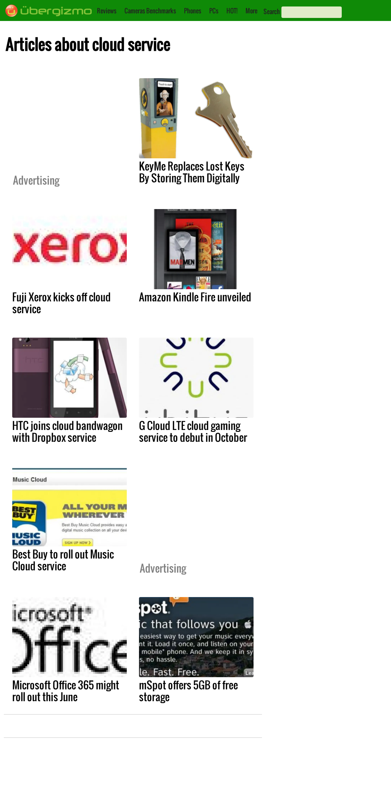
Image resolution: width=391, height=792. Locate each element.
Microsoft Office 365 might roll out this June (65, 690)
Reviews (106, 10)
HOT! (232, 10)
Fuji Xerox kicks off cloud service (61, 302)
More (251, 10)
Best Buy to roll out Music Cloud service (63, 559)
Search (271, 11)
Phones (192, 10)
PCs (213, 10)
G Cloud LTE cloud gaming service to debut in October (193, 431)
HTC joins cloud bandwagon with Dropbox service (67, 431)
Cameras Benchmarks (150, 10)
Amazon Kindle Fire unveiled (195, 296)
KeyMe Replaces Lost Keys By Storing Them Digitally (191, 171)
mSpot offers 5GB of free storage (188, 690)
